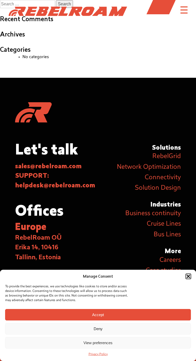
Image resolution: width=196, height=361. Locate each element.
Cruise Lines (164, 224)
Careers (170, 260)
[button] (188, 276)
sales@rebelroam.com (48, 166)
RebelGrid (166, 156)
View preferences (98, 343)
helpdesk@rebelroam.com (55, 185)
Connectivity (163, 178)
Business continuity (153, 214)
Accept (98, 315)
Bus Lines (167, 235)
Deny (98, 329)
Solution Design (158, 188)
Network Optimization (149, 167)
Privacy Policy (98, 354)
